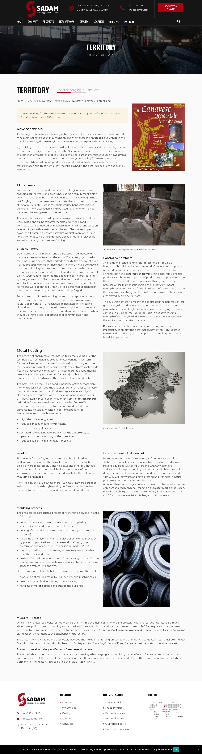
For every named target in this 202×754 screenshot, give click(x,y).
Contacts (67, 718)
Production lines (115, 713)
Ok (176, 749)
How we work (66, 21)
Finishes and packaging (119, 729)
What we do (69, 708)
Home (19, 21)
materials (39, 585)
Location (99, 21)
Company (33, 21)
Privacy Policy (165, 749)
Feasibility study (114, 708)
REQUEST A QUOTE (170, 7)
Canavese (67, 723)
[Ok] (198, 749)
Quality (84, 21)
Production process (117, 718)
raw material (54, 522)
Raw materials (113, 702)
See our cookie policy (147, 749)
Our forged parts (115, 723)
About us (67, 702)
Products (48, 21)
